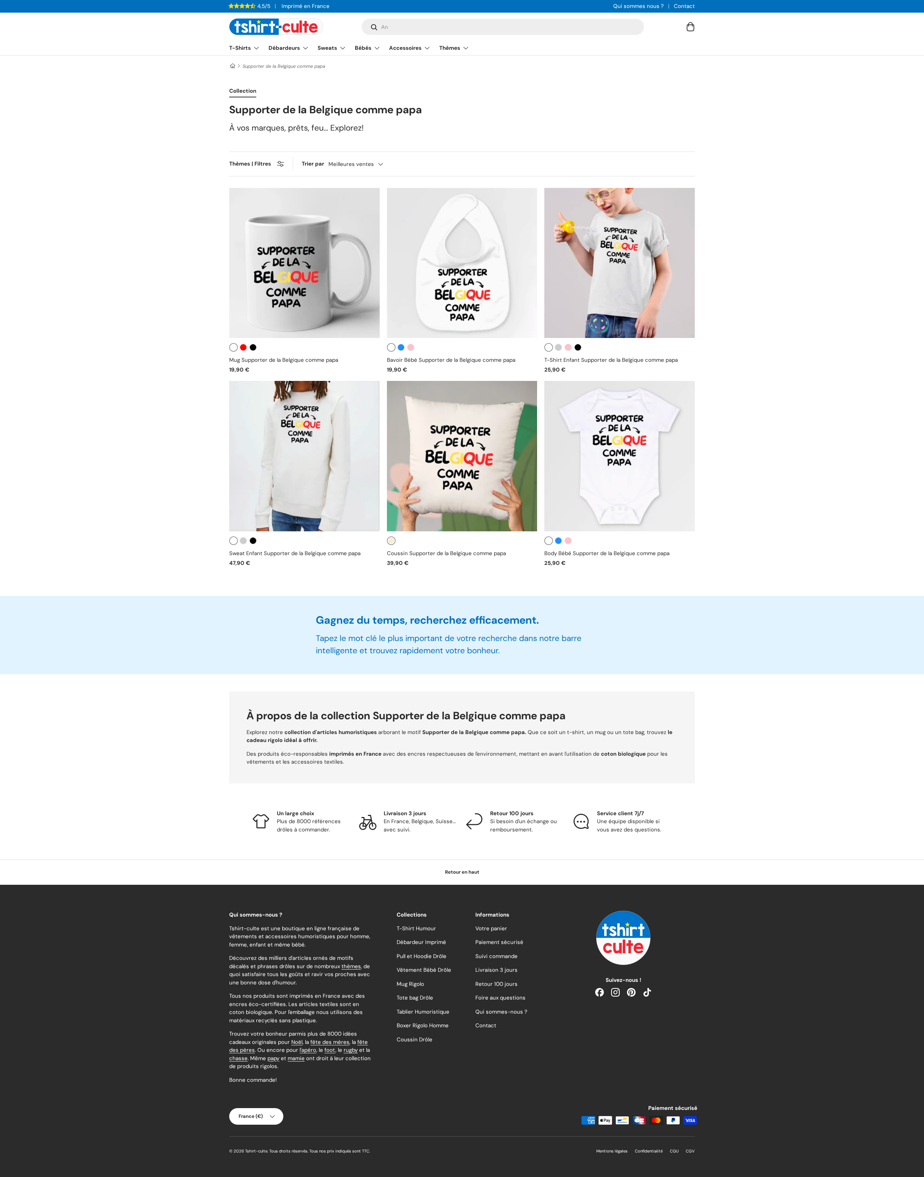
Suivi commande (496, 956)
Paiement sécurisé (499, 942)
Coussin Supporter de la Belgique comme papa (446, 553)
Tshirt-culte (256, 1151)
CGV (690, 1151)
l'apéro (308, 1050)
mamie (296, 1058)
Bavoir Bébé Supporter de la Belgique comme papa (451, 360)
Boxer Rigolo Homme (423, 1025)
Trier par (313, 163)
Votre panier (491, 928)
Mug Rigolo (410, 984)
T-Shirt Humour (416, 928)
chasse (238, 1058)
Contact (684, 6)
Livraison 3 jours (496, 970)
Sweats (327, 48)
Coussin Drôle (414, 1039)
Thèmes (449, 48)
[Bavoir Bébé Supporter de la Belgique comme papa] (462, 263)
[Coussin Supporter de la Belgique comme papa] (462, 456)
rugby (351, 1050)
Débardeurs (284, 48)
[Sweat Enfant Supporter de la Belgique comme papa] (304, 456)
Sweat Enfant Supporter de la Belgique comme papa (295, 553)
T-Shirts (240, 48)
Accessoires (405, 48)
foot (329, 1050)
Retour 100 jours (496, 984)
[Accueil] (232, 66)
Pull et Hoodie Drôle (421, 956)
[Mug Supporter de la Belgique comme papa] (304, 263)
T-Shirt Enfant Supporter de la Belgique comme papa (611, 360)
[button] (690, 27)
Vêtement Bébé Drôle (424, 970)
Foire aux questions (500, 997)
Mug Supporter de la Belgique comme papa (283, 360)
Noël (296, 1042)
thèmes (351, 966)
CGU (674, 1151)
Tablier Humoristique (423, 1011)
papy (273, 1058)
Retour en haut (462, 872)
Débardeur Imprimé (421, 942)
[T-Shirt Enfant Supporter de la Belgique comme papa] (619, 263)
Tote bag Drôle (415, 997)
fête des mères (329, 1042)
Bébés (363, 48)
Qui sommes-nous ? (501, 1011)
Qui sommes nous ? (638, 6)
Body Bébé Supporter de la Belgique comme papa (607, 553)
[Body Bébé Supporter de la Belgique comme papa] (619, 456)
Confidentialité (649, 1151)
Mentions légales (612, 1151)
